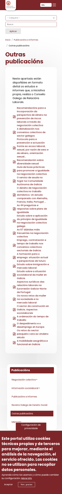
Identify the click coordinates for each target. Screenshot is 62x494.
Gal (43, 5)
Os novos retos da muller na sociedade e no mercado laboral (31, 299)
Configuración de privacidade (31, 426)
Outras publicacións (22, 413)
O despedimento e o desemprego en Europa (30, 325)
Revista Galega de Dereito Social (29, 405)
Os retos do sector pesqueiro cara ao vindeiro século (32, 334)
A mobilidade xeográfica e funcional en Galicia (32, 342)
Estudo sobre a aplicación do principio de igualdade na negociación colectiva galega (32, 221)
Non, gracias (26, 484)
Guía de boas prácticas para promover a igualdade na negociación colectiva (33, 170)
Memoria (16, 421)
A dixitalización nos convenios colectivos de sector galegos (31, 132)
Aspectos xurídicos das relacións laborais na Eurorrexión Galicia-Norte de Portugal (31, 287)
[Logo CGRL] (10, 4)
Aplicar (13, 31)
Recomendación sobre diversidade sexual (30, 161)
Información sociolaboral (25, 388)
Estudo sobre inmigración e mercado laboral (33, 266)
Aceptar (8, 484)
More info (26, 478)
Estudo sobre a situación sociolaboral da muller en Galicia (32, 275)
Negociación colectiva (24, 379)
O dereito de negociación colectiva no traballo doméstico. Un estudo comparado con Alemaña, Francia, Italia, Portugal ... (32, 194)
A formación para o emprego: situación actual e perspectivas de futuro (32, 257)
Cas (43, 8)
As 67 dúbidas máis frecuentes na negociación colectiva (32, 233)
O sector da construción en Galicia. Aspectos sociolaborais (33, 309)
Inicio (8, 39)
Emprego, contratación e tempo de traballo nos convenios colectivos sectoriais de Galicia (31, 245)
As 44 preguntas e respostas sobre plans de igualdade (32, 209)
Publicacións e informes (26, 39)
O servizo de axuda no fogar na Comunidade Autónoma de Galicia (30, 181)
